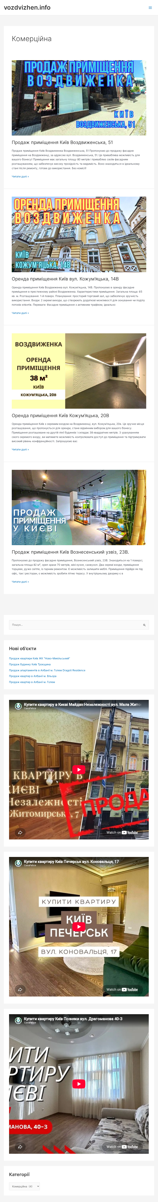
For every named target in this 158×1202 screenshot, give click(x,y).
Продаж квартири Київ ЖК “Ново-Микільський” (39, 658)
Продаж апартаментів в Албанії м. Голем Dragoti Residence (47, 670)
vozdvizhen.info (27, 7)
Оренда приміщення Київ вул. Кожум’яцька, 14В (65, 279)
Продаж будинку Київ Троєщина (30, 664)
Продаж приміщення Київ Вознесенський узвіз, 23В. (70, 552)
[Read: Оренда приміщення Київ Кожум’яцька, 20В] (79, 370)
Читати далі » (20, 176)
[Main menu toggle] (150, 8)
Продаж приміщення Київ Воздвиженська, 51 (62, 142)
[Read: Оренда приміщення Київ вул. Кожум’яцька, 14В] (79, 234)
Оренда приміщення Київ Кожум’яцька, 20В (60, 415)
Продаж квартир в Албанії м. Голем (32, 682)
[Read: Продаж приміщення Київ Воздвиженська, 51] (79, 97)
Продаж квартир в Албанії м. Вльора (32, 676)
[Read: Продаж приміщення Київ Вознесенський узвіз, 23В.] (79, 507)
